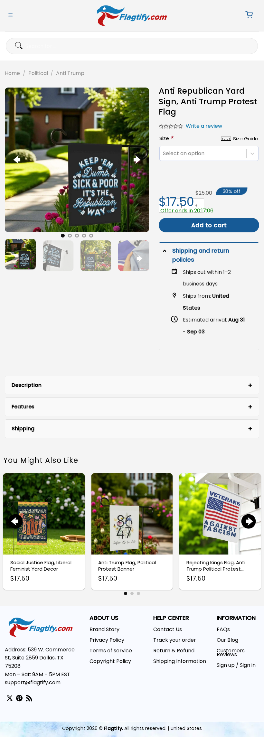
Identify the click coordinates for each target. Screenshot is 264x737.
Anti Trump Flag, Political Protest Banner (127, 565)
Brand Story (104, 629)
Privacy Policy (107, 640)
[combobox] (163, 153)
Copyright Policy (110, 661)
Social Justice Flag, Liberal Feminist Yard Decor (40, 565)
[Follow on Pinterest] (19, 698)
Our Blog (227, 640)
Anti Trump (70, 73)
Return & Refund (173, 650)
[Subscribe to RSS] (29, 698)
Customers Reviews (231, 652)
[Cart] (247, 16)
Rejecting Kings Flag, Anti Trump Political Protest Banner (215, 565)
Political (38, 73)
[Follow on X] (9, 698)
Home (12, 73)
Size (165, 138)
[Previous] (18, 160)
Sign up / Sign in (236, 665)
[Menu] (10, 16)
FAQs (223, 629)
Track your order (174, 640)
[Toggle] (165, 250)
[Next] (136, 160)
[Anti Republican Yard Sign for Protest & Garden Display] (77, 159)
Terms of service (111, 650)
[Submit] (12, 46)
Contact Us (167, 629)
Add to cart (209, 225)
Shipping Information (179, 661)
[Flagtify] (132, 15)
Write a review (204, 126)
